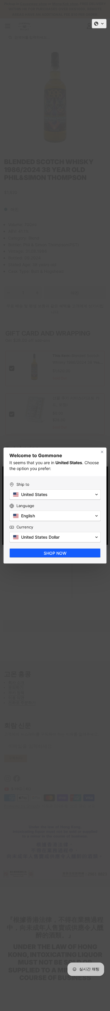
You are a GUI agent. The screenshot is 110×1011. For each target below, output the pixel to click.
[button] (99, 23)
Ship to (22, 484)
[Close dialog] (102, 452)
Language (25, 505)
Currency (24, 527)
